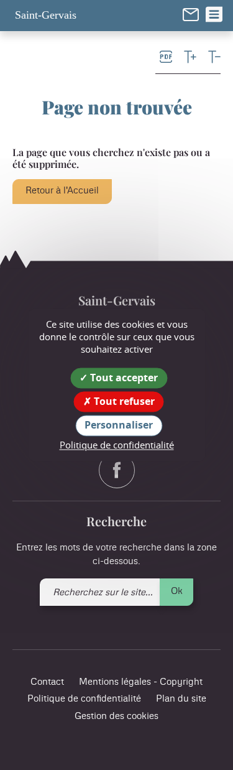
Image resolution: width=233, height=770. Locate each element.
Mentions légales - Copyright (141, 682)
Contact (47, 682)
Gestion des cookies (116, 716)
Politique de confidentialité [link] (117, 444)
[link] (191, 14)
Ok (177, 591)
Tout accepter (123, 377)
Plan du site (181, 698)
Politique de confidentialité (84, 698)
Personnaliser (119, 425)
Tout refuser (123, 402)
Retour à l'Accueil (62, 190)
